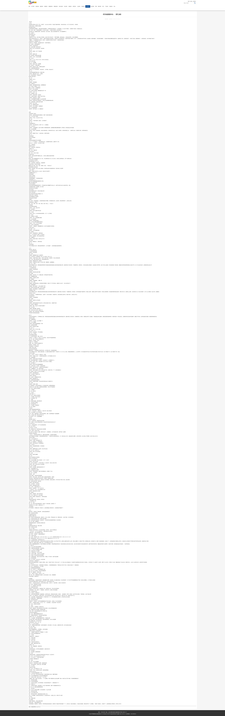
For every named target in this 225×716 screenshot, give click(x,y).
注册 (191, 1)
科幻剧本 (65, 6)
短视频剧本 (88, 6)
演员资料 (92, 6)
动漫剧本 (70, 6)
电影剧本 (41, 6)
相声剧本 (74, 6)
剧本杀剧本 (61, 6)
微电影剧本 (51, 6)
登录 (188, 1)
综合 (114, 6)
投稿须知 (37, 6)
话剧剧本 (83, 6)
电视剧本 (46, 6)
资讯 (103, 6)
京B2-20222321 (122, 713)
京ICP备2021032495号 (106, 713)
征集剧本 (111, 6)
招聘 (36, 155)
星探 (96, 6)
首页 (29, 6)
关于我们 (33, 6)
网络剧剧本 (56, 6)
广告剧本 (106, 6)
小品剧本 (78, 6)
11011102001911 (133, 713)
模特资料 (99, 6)
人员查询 (194, 1)
